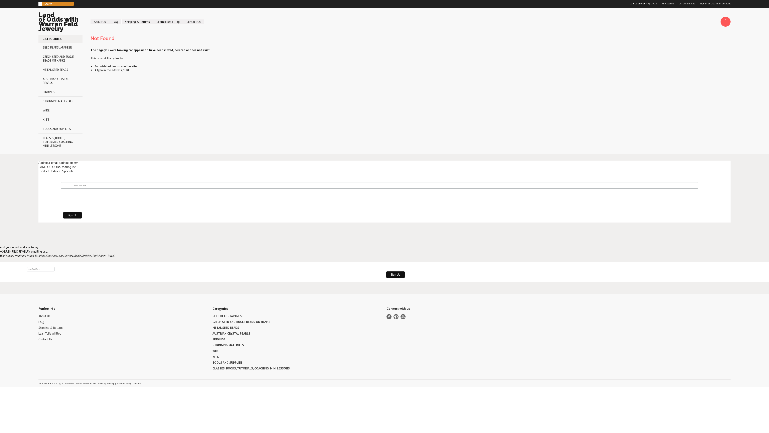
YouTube (403, 316)
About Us (100, 22)
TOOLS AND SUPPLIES (57, 129)
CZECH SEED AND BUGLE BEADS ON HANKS (58, 58)
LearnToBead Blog (168, 22)
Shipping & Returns (137, 22)
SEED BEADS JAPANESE (57, 47)
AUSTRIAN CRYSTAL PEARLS (56, 81)
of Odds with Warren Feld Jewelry (58, 22)
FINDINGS (49, 92)
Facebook (389, 316)
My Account (667, 3)
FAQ (115, 22)
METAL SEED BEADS (55, 70)
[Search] (40, 4)
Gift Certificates (686, 3)
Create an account (721, 3)
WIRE (46, 110)
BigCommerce (135, 383)
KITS (46, 119)
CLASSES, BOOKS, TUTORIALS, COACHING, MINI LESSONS (58, 142)
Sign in (703, 3)
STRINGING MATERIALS (58, 101)
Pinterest (396, 316)
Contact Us (194, 22)
